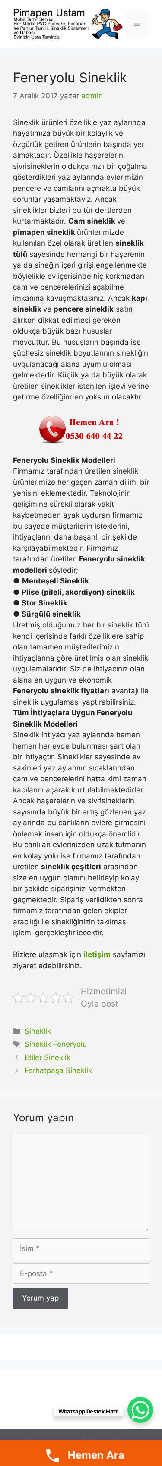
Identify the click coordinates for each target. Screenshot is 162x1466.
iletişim (97, 954)
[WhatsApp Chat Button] (140, 1410)
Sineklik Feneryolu (56, 1044)
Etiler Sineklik (47, 1057)
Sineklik (38, 1031)
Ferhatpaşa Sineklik (58, 1070)
